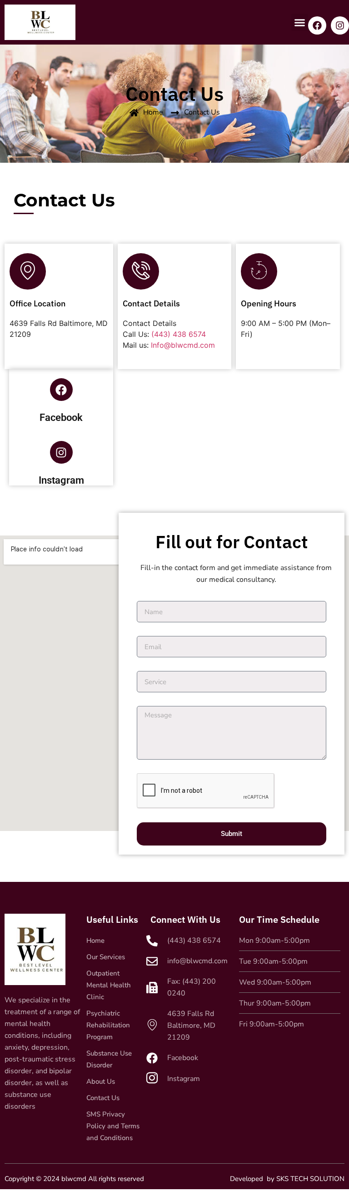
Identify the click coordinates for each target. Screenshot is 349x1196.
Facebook (61, 417)
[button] (300, 22)
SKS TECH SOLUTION (310, 1178)
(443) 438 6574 (178, 334)
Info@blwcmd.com (183, 345)
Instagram (61, 480)
